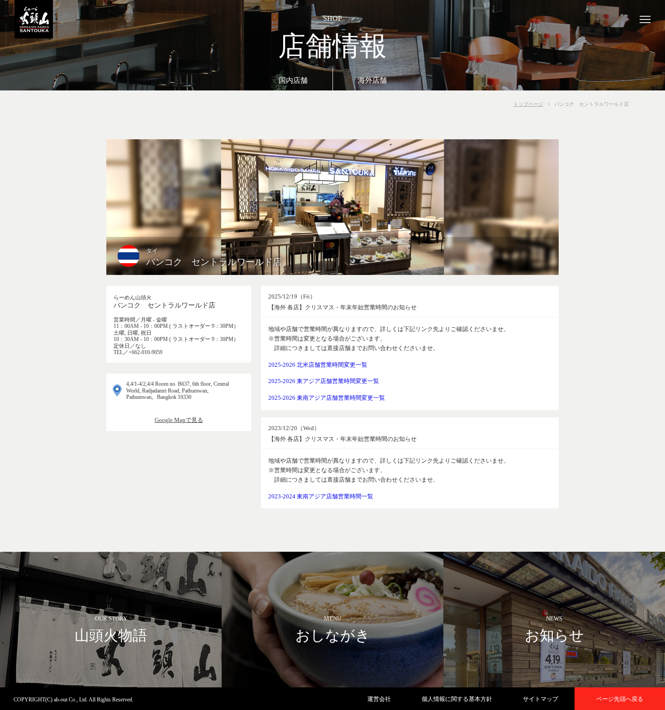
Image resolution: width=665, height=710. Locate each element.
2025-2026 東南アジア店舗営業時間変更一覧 (326, 397)
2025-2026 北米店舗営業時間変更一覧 (317, 364)
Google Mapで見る (179, 420)
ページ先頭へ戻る (619, 699)
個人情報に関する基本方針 (457, 699)
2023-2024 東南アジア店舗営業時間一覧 (320, 496)
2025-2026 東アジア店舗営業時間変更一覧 (323, 381)
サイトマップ (540, 699)
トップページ (528, 104)
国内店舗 (293, 80)
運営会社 (379, 699)
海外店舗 (372, 80)
